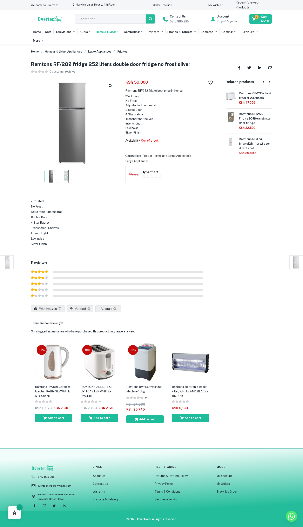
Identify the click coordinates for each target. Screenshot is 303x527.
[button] (44, 5)
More (36, 40)
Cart (48, 32)
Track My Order (226, 491)
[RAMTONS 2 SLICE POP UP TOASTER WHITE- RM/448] (99, 361)
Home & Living (106, 32)
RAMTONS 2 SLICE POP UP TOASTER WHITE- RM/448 (97, 391)
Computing (132, 32)
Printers (153, 32)
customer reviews (62, 71)
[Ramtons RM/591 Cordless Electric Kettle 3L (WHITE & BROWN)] (53, 361)
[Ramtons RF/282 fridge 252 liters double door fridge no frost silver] (239, 67)
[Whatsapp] (291, 516)
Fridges (122, 51)
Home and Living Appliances (63, 51)
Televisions (63, 32)
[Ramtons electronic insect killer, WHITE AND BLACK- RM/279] (190, 361)
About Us (99, 476)
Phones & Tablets (180, 32)
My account (224, 476)
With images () (49, 308)
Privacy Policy (164, 483)
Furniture (247, 32)
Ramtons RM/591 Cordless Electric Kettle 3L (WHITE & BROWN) (52, 391)
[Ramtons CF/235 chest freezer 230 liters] (231, 96)
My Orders (223, 483)
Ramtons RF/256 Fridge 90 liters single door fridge (254, 118)
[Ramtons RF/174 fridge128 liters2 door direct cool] (231, 141)
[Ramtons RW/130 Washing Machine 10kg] (145, 361)
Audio (84, 32)
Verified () (82, 308)
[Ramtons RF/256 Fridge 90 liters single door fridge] (231, 116)
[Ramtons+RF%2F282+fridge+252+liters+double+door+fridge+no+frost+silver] (249, 67)
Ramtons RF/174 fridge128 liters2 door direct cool (254, 143)
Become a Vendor (166, 499)
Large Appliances (99, 51)
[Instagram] (44, 505)
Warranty (99, 491)
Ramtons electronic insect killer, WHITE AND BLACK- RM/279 (189, 391)
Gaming (227, 32)
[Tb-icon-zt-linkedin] (64, 505)
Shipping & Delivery (105, 499)
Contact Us (100, 483)
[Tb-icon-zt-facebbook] (34, 505)
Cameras (207, 32)
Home (37, 32)
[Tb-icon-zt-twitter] (54, 505)
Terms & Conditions (167, 491)
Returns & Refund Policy (171, 476)
